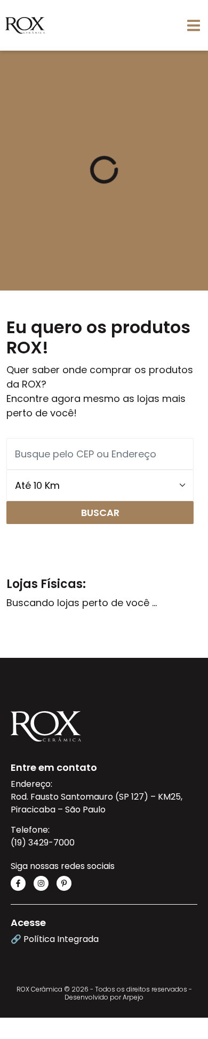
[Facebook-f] (18, 883)
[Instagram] (41, 883)
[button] (193, 25)
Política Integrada (61, 939)
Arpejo (133, 997)
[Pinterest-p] (64, 883)
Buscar (100, 512)
